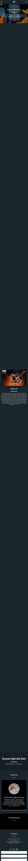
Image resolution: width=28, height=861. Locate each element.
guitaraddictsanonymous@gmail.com (15, 841)
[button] (1, 2)
